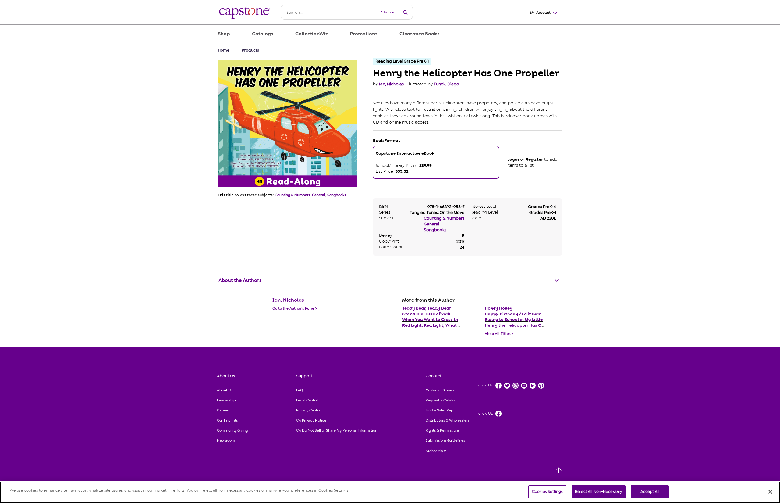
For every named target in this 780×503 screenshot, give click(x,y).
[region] (390, 492)
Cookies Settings (547, 491)
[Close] (770, 491)
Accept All (649, 491)
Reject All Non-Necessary (598, 491)
